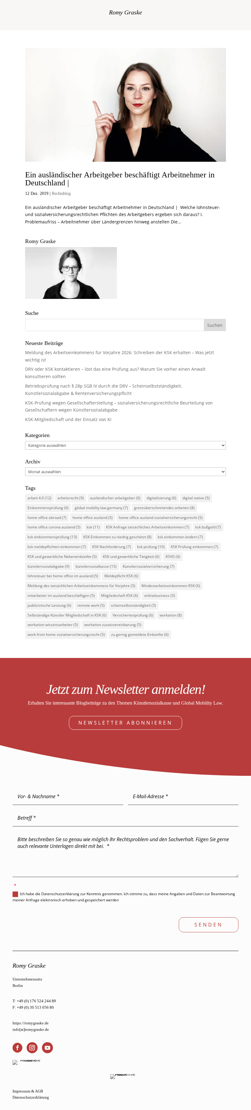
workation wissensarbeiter (53, 624)
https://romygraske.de (31, 1023)
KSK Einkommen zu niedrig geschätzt (117, 537)
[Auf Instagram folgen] (32, 1047)
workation (170, 615)
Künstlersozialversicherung (148, 566)
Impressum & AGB (28, 1091)
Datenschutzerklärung (31, 1097)
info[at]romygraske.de (31, 1029)
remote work (91, 605)
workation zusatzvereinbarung (112, 624)
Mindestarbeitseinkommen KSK (170, 585)
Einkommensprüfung (48, 507)
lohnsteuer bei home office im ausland (63, 575)
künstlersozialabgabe (48, 566)
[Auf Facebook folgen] (17, 1048)
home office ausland (93, 517)
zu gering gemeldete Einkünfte (140, 634)
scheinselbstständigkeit (133, 605)
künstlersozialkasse (96, 566)
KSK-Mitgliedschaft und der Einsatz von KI (68, 419)
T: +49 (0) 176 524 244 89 (34, 1001)
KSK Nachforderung (111, 546)
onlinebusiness (159, 595)
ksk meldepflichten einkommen (57, 546)
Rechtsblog (61, 193)
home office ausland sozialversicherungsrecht (161, 517)
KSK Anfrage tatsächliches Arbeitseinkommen (147, 527)
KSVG (173, 556)
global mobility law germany (101, 507)
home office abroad (47, 517)
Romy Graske (125, 12)
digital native (196, 498)
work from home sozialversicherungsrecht (66, 634)
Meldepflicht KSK (121, 575)
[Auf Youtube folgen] (47, 1047)
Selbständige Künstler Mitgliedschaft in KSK (67, 615)
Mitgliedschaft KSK (119, 595)
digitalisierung (161, 498)
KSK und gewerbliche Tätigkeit (131, 556)
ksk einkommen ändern (180, 537)
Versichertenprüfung (133, 615)
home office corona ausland (54, 527)
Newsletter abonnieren (125, 722)
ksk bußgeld (208, 527)
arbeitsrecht (71, 498)
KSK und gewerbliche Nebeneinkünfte (62, 556)
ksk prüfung (151, 546)
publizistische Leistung (49, 605)
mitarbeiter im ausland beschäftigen (61, 595)
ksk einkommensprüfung (52, 537)
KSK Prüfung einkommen (194, 546)
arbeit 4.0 (39, 498)
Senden (208, 924)
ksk (93, 527)
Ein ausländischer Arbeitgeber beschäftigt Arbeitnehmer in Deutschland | (120, 178)
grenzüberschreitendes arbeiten (164, 507)
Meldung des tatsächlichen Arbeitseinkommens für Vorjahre (81, 585)
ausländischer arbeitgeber (115, 498)
